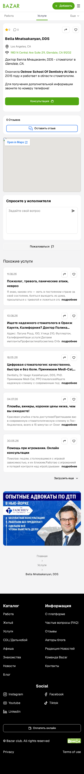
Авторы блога (55, 640)
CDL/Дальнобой (15, 640)
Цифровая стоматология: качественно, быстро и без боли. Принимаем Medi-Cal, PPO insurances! (40, 369)
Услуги (42, 16)
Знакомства (12, 657)
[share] (66, 30)
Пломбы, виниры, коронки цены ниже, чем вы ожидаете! (41, 408)
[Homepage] (11, 6)
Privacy (8, 752)
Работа (9, 16)
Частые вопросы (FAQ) (61, 623)
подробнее (69, 299)
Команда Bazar (56, 657)
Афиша (8, 649)
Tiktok (53, 703)
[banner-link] (42, 518)
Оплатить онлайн (44, 728)
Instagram (16, 694)
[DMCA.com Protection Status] (74, 740)
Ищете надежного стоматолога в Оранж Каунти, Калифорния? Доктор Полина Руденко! (39, 327)
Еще (73, 16)
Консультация (39, 101)
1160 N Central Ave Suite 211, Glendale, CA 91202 (41, 52)
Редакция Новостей (60, 649)
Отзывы (51, 631)
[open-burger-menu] (78, 5)
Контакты (52, 666)
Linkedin (15, 711)
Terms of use (72, 752)
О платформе (55, 614)
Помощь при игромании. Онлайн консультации (33, 450)
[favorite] (76, 30)
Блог (6, 675)
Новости (9, 666)
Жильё (8, 623)
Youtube (14, 703)
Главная (42, 556)
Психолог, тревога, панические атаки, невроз (37, 283)
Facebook (56, 694)
